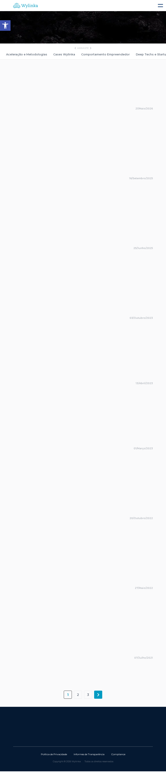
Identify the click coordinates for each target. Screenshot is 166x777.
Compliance (118, 754)
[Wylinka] (46, 5)
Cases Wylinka (64, 54)
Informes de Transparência (89, 754)
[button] (5, 25)
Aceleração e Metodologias (26, 54)
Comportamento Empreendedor (105, 54)
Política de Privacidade (54, 754)
